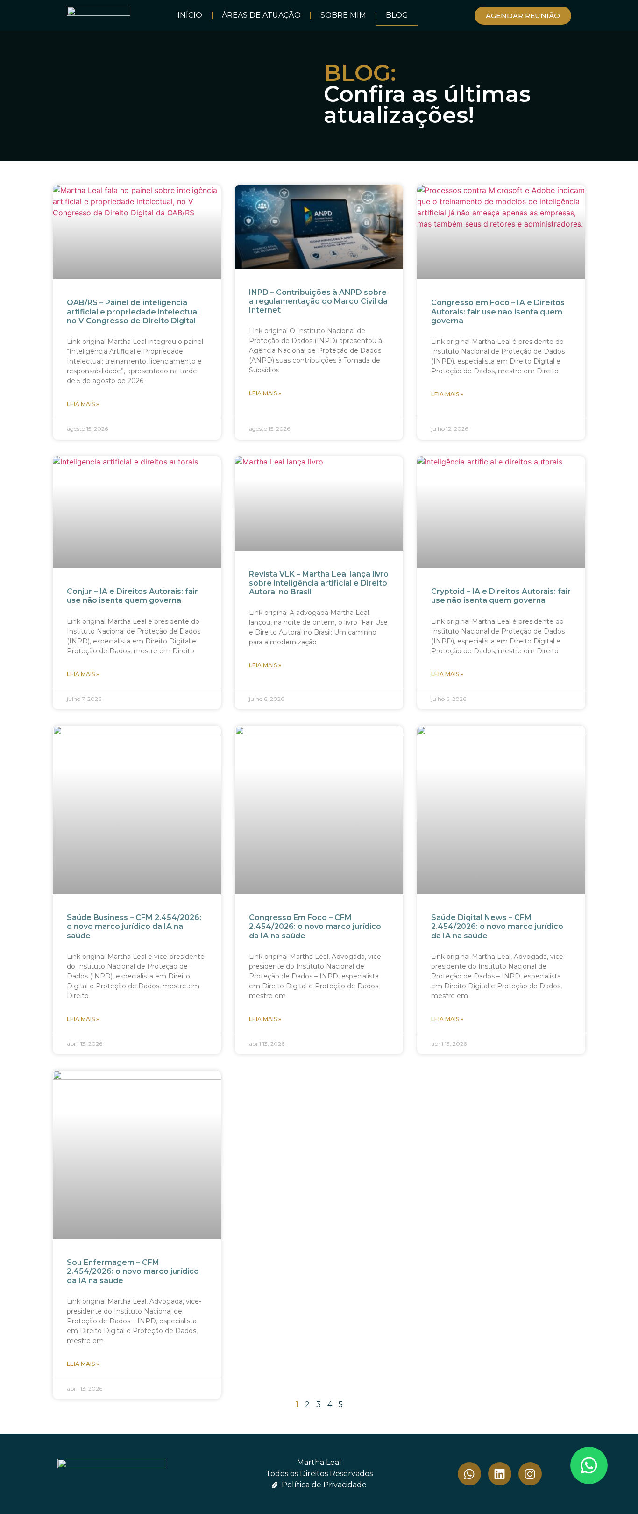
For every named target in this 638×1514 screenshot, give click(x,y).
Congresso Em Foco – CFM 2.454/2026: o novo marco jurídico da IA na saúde (315, 926)
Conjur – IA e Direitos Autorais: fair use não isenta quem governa (132, 596)
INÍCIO (189, 15)
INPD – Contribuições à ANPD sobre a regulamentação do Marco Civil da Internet (318, 301)
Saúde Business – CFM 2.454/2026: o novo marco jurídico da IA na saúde (134, 926)
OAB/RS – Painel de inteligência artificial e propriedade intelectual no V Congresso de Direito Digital (133, 311)
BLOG (397, 15)
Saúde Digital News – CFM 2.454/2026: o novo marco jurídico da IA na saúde (497, 926)
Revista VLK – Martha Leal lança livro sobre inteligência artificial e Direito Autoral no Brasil (319, 583)
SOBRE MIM (343, 15)
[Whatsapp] (589, 1465)
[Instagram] (530, 1473)
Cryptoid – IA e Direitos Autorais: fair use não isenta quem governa (501, 596)
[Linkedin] (499, 1473)
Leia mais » (83, 403)
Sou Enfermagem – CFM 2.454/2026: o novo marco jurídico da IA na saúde (133, 1271)
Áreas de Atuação (261, 15)
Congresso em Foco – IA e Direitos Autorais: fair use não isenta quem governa (498, 311)
